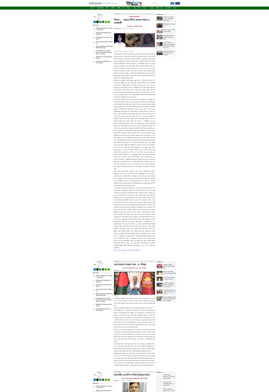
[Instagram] (100, 3)
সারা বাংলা (118, 371)
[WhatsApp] (100, 22)
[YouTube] (95, 3)
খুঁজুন (172, 3)
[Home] (134, 3)
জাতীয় (117, 261)
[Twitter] (93, 3)
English (177, 3)
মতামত (117, 14)
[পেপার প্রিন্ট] (109, 22)
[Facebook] (90, 3)
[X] (97, 22)
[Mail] (103, 22)
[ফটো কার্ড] (106, 22)
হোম (115, 14)
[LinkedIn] (98, 3)
